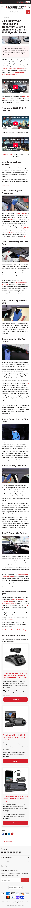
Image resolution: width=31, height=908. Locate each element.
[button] (15, 203)
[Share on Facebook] (3, 834)
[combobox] (13, 12)
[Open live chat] (28, 2)
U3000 (10, 219)
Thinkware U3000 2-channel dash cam (13, 68)
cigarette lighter (21, 282)
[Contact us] (23, 2)
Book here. (10, 619)
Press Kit (3, 901)
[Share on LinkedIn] (9, 834)
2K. (24, 236)
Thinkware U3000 (20, 213)
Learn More (5, 185)
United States (14, 887)
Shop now (15, 699)
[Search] (28, 12)
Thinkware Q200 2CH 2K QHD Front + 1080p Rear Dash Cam (15, 798)
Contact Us (15, 903)
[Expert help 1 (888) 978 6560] (19, 2)
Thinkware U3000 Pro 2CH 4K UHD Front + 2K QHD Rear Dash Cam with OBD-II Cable (15, 675)
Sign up (24, 880)
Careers (9, 901)
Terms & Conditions (18, 901)
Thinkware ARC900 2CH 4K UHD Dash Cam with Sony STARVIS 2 (14, 737)
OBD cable (5, 284)
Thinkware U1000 (7, 154)
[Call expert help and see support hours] (19, 2)
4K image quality (10, 232)
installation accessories (9, 603)
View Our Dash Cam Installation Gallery (14, 630)
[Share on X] (6, 834)
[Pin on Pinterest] (12, 834)
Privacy (26, 901)
